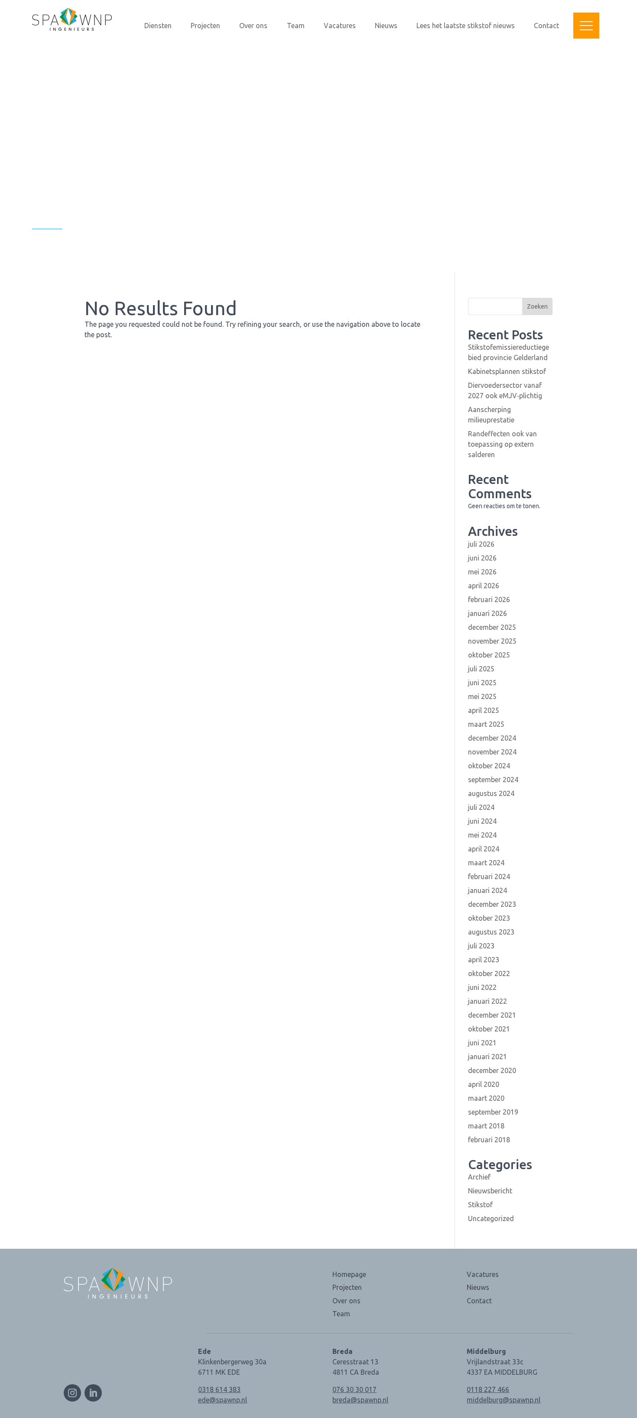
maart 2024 (486, 863)
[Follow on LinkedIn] (93, 1393)
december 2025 (492, 627)
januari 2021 (487, 1056)
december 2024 (492, 738)
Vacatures (340, 25)
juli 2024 (481, 807)
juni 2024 (482, 821)
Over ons (253, 25)
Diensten (158, 25)
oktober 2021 (489, 1029)
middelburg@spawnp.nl (503, 1400)
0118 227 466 (488, 1389)
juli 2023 (481, 946)
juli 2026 (481, 544)
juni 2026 (482, 558)
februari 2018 (489, 1140)
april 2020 (483, 1084)
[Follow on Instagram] (72, 1393)
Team (296, 25)
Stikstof (480, 1205)
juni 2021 (482, 1043)
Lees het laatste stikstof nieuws (465, 25)
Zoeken (537, 306)
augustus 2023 (491, 932)
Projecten (205, 25)
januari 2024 (487, 890)
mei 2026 (482, 572)
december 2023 (492, 904)
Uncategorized (491, 1218)
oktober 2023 (489, 918)
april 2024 (483, 849)
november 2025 (492, 641)
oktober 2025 (489, 655)
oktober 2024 (489, 766)
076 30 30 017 (354, 1389)
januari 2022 (487, 1001)
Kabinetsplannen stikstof (507, 371)
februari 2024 (489, 876)
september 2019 (493, 1112)
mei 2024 (482, 835)
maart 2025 (486, 724)
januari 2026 (487, 613)
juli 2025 (481, 669)
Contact (546, 25)
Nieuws (386, 25)
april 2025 (483, 710)
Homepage (349, 1274)
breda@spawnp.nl (360, 1400)
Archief (479, 1177)
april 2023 (483, 960)
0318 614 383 (219, 1389)
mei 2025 (482, 696)
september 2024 (493, 779)
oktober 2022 (489, 973)
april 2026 (483, 586)
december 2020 (492, 1070)
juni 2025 (482, 682)
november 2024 (492, 752)
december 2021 (492, 1015)
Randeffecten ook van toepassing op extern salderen (502, 444)
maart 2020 (486, 1098)
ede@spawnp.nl (222, 1400)
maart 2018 (486, 1126)
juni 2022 (482, 987)
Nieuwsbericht (490, 1191)
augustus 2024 (491, 793)
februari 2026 (489, 599)
